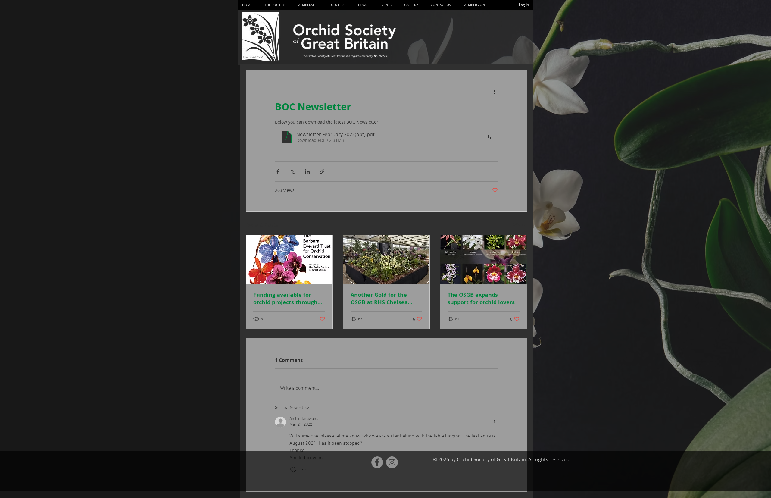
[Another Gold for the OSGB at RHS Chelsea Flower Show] (386, 259)
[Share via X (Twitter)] (292, 171)
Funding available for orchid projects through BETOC (285, 298)
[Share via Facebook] (278, 171)
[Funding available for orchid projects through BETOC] (289, 259)
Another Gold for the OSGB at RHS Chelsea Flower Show (379, 298)
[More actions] (494, 91)
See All (520, 224)
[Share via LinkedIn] (307, 171)
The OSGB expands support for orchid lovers (481, 298)
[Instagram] (392, 462)
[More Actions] (494, 422)
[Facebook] (377, 462)
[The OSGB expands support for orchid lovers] (483, 259)
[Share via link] (322, 171)
